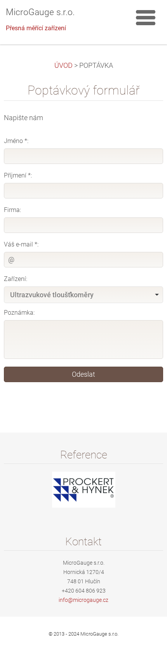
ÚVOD (63, 65)
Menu (145, 17)
